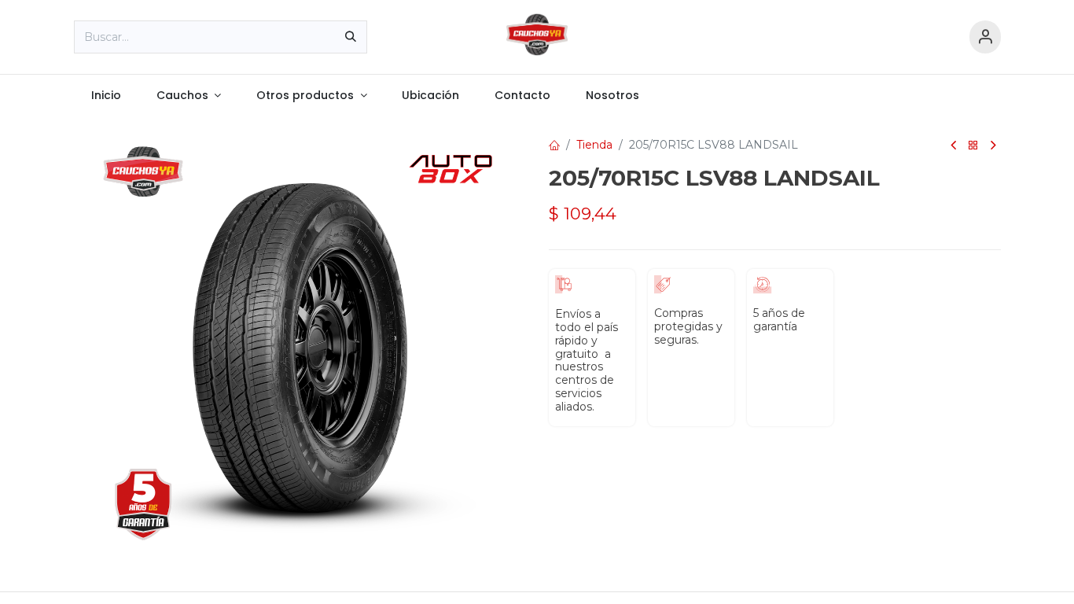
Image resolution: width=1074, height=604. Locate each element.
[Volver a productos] (973, 146)
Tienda (594, 145)
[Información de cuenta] (985, 37)
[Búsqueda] (350, 37)
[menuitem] (106, 95)
